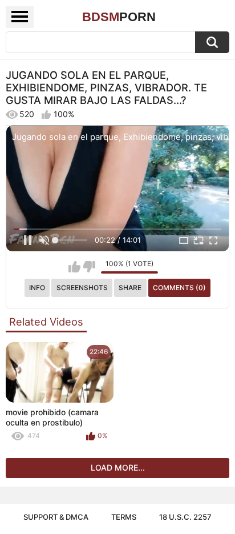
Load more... (118, 467)
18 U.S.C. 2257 (185, 516)
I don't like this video (89, 266)
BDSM (119, 17)
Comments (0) (179, 287)
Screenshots (82, 287)
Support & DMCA (55, 516)
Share (130, 287)
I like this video (74, 266)
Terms (123, 516)
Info (37, 287)
